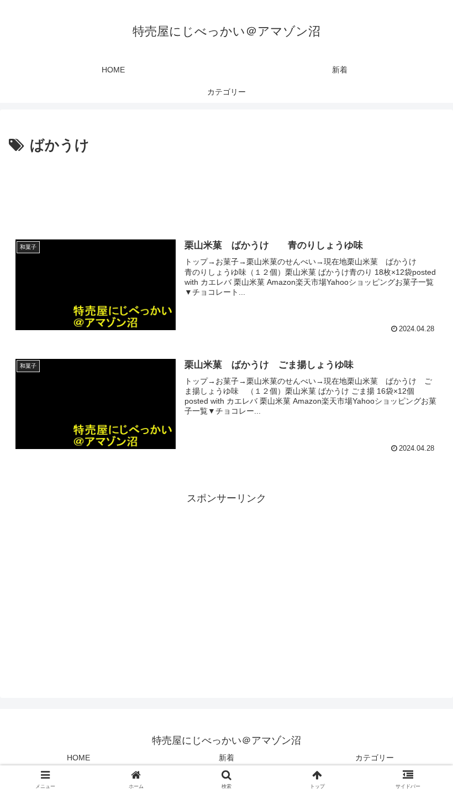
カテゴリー (374, 757)
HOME (78, 757)
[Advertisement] (226, 188)
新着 (226, 757)
